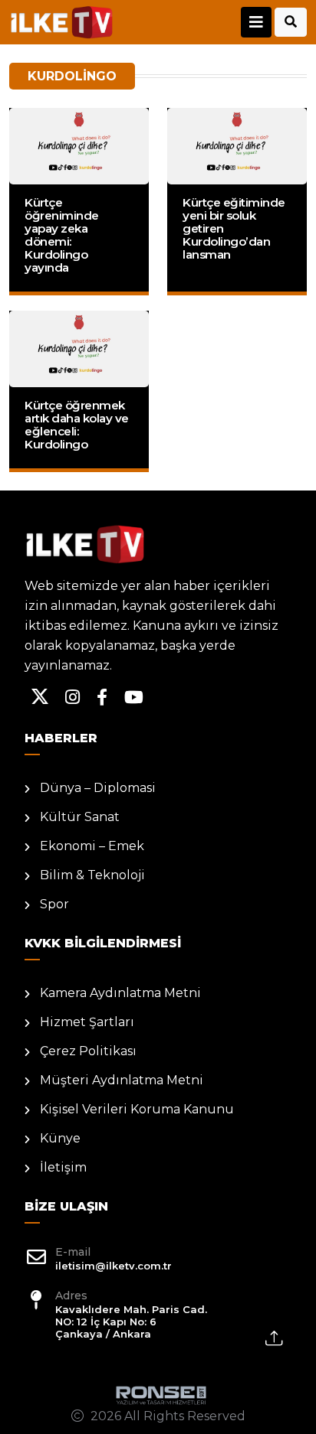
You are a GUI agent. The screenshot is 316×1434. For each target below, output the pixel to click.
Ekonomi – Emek (92, 846)
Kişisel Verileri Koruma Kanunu (137, 1109)
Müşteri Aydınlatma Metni (121, 1080)
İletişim (63, 1167)
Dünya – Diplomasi (98, 788)
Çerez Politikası (88, 1051)
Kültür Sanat (80, 817)
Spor (54, 904)
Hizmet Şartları (87, 1022)
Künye (60, 1138)
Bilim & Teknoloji (92, 875)
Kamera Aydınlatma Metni (120, 993)
